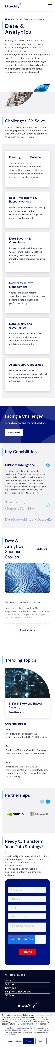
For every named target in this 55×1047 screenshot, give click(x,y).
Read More (41, 548)
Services (10, 988)
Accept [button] (28, 1041)
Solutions (11, 984)
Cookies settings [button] (15, 1041)
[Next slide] (48, 802)
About (9, 980)
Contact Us (14, 432)
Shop (12, 995)
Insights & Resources (18, 991)
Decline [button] (41, 1041)
